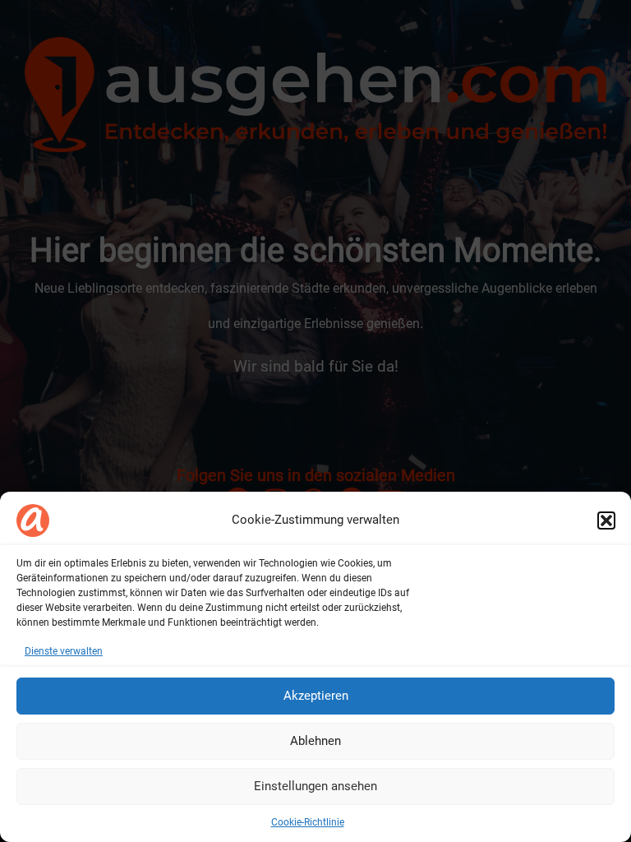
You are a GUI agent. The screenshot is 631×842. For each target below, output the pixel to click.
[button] (606, 520)
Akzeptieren (315, 695)
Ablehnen (315, 740)
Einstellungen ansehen (315, 786)
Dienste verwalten (64, 651)
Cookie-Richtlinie (307, 822)
